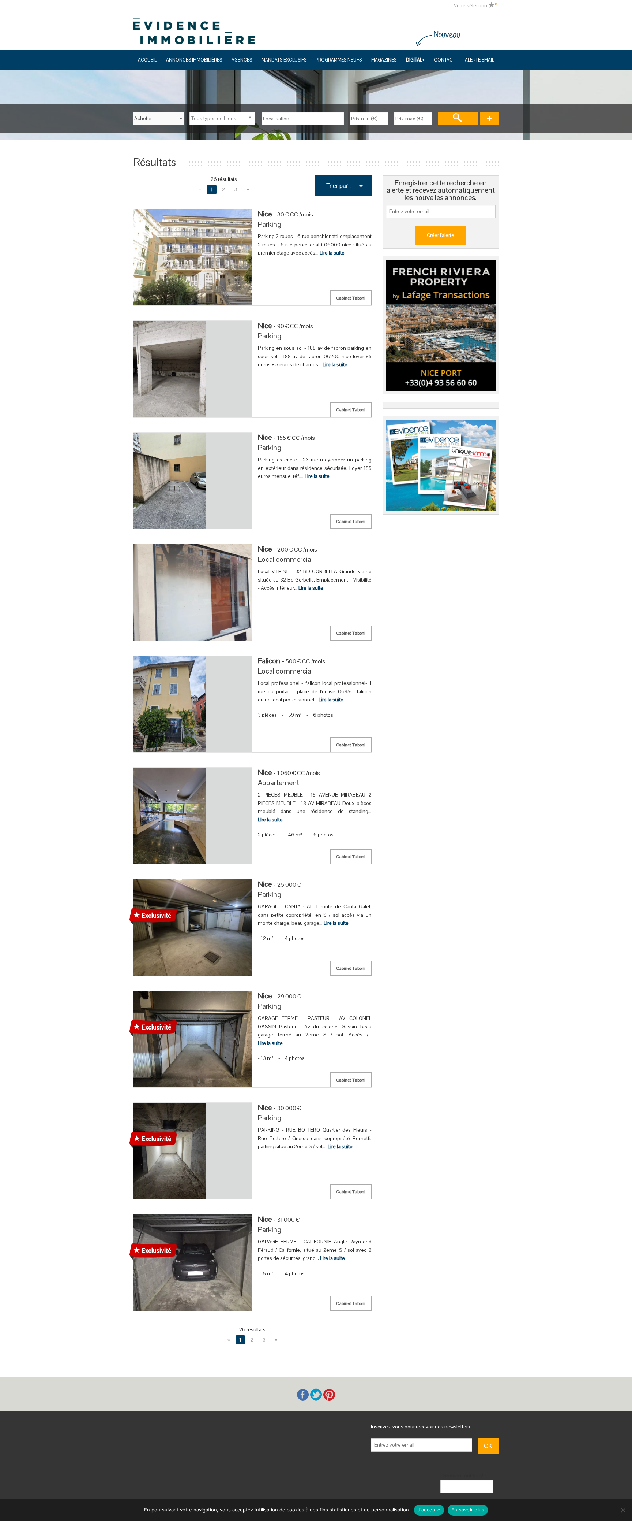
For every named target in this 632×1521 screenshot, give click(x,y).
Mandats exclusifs (284, 60)
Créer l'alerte (440, 235)
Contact (444, 60)
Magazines (383, 60)
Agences (242, 60)
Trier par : (338, 185)
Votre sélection (475, 5)
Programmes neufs (339, 60)
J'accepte (429, 1510)
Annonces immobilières (194, 60)
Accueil (147, 60)
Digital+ (415, 60)
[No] (623, 1510)
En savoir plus (468, 1510)
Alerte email (479, 60)
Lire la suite (332, 252)
